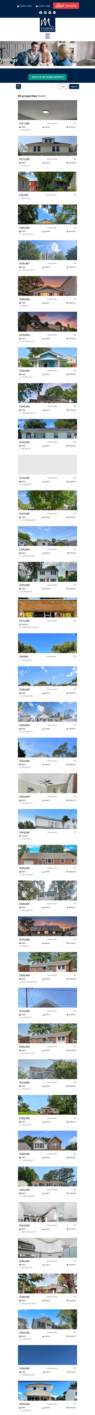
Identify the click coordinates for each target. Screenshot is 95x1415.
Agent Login (26, 6)
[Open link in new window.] (40, 12)
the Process (66, 6)
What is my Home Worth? (47, 77)
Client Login (44, 6)
